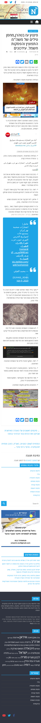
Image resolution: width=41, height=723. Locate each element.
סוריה (23, 657)
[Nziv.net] (37, 21)
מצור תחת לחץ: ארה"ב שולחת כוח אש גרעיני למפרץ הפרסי (21, 560)
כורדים (16, 653)
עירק (26, 661)
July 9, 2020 (22, 280)
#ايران (18, 242)
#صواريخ (24, 258)
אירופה (16, 637)
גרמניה (22, 642)
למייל (31, 623)
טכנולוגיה (35, 653)
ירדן (29, 653)
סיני (7, 658)
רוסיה (27, 665)
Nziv (11, 52)
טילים (8, 649)
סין (10, 657)
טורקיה (13, 648)
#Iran (25, 252)
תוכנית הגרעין (10, 665)
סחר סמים (17, 658)
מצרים (31, 657)
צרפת (12, 661)
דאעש (17, 642)
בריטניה (28, 642)
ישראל (23, 652)
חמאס (20, 648)
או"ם (38, 637)
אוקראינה (31, 637)
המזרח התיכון (34, 645)
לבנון (37, 657)
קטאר (32, 665)
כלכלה (6, 653)
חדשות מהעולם (35, 471)
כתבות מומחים (35, 481)
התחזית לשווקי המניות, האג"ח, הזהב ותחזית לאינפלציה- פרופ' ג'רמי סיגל (20, 445)
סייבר (12, 658)
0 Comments (20, 52)
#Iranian (23, 249)
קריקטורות (36, 495)
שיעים (16, 665)
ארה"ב (35, 641)
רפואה (21, 665)
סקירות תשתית (35, 492)
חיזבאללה (29, 648)
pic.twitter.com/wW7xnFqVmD (20, 263)
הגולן (6, 642)
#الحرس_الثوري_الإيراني (19, 254)
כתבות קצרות (35, 485)
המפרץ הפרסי (24, 645)
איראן (36, 55)
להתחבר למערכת (32, 460)
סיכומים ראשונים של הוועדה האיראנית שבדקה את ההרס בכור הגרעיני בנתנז (22, 432)
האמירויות (11, 642)
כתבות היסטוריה (35, 478)
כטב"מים (11, 653)
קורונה (37, 665)
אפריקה (10, 638)
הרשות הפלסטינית (11, 645)
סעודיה (36, 661)
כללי (38, 474)
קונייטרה (7, 661)
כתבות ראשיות (33, 31)
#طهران (24, 245)
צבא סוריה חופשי (19, 661)
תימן (4, 664)
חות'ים (37, 648)
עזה (31, 661)
